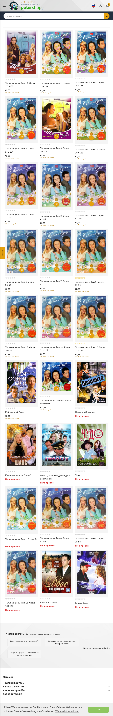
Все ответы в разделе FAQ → (96, 648)
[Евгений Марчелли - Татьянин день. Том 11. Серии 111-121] (56, 317)
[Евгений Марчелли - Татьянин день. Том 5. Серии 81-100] (91, 185)
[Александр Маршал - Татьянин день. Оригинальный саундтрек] (56, 376)
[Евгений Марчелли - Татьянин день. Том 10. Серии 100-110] (21, 317)
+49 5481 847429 (28, 2)
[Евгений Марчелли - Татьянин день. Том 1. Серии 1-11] (21, 509)
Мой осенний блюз (14, 412)
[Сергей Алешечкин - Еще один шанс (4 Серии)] (21, 445)
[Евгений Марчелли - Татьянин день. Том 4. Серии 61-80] (56, 508)
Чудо (77, 475)
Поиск (107, 16)
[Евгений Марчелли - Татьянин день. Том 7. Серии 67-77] (56, 251)
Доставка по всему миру (31, 4)
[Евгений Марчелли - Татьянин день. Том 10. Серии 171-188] (21, 53)
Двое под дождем (49, 602)
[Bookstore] (26, 5)
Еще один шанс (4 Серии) (18, 475)
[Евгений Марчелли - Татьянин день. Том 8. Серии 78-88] (91, 508)
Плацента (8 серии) (85, 412)
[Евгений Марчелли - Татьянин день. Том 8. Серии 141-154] (21, 118)
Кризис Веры (81, 603)
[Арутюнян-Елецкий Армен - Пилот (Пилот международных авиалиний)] (56, 445)
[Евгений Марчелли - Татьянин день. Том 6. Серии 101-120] (56, 118)
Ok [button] (98, 709)
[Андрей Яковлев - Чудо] (91, 445)
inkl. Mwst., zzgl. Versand (12, 92)
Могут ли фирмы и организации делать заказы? (24, 654)
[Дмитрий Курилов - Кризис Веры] (91, 572)
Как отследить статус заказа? (24, 641)
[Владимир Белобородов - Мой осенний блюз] (21, 382)
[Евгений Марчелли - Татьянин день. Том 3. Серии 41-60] (56, 185)
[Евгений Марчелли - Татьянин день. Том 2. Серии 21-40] (21, 184)
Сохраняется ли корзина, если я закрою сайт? (62, 642)
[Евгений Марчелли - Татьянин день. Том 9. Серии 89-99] (91, 251)
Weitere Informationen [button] (67, 711)
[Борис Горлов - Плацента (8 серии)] (91, 382)
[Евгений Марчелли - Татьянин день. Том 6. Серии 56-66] (21, 251)
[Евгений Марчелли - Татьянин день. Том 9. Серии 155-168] (91, 52)
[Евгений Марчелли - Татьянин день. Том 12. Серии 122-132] (91, 317)
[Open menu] (5, 5)
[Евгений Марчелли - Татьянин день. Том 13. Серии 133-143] (21, 572)
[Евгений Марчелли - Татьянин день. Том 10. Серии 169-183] (91, 119)
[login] (101, 5)
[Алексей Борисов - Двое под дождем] (56, 572)
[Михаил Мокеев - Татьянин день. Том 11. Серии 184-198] (56, 53)
